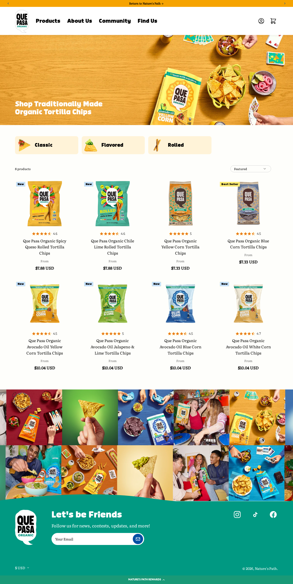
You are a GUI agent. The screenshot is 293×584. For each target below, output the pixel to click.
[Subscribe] (138, 539)
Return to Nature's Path (145, 3)
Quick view (45, 230)
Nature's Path (266, 568)
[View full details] (45, 203)
